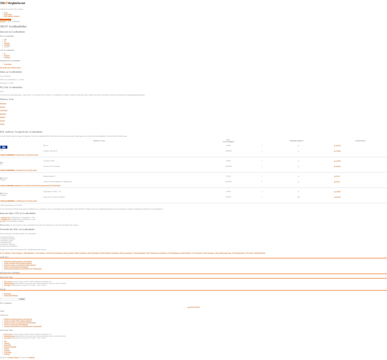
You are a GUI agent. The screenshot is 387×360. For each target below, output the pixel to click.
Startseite (3, 21)
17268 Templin (40, 253)
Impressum (7, 293)
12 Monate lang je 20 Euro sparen (18, 201)
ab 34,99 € (337, 145)
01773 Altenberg (5, 253)
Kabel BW (7, 345)
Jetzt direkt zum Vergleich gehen (10, 67)
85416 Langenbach (126, 253)
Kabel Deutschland (10, 347)
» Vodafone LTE (5, 219)
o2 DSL (6, 348)
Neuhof (2, 121)
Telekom (7, 43)
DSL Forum (8, 281)
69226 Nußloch (186, 253)
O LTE (2, 221)
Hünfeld (2, 117)
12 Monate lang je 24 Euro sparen (18, 170)
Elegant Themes (13, 357)
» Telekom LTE (5, 217)
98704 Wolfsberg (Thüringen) (109, 253)
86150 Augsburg (68, 253)
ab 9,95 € (337, 176)
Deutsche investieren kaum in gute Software (18, 261)
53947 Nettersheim (93, 253)
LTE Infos (7, 285)
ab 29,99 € (337, 197)
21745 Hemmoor (197, 253)
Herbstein (3, 114)
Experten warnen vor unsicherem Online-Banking (20, 265)
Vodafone (7, 45)
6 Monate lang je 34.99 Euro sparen (19, 155)
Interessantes (8, 14)
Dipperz (2, 107)
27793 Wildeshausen (173, 253)
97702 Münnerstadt (238, 253)
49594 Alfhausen (16, 253)
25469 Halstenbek (259, 253)
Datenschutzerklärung (11, 295)
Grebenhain (3, 110)
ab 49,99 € (337, 166)
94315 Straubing (208, 253)
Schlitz (2, 124)
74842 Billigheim (28, 253)
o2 (5, 41)
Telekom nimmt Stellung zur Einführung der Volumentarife (23, 268)
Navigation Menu (5, 19)
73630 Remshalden (139, 253)
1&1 (5, 39)
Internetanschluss (9, 283)
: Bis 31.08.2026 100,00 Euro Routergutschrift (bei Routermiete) (30, 185)
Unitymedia (7, 64)
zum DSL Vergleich (193, 307)
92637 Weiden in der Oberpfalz (156, 253)
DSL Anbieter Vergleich (11, 16)
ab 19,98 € (337, 191)
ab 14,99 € (337, 161)
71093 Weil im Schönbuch (54, 253)
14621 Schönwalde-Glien (223, 253)
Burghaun (3, 103)
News (6, 12)
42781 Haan (249, 253)
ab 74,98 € (337, 151)
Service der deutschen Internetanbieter (16, 267)
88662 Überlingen (80, 253)
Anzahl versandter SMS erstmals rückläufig (18, 263)
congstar (6, 343)
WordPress (31, 357)
